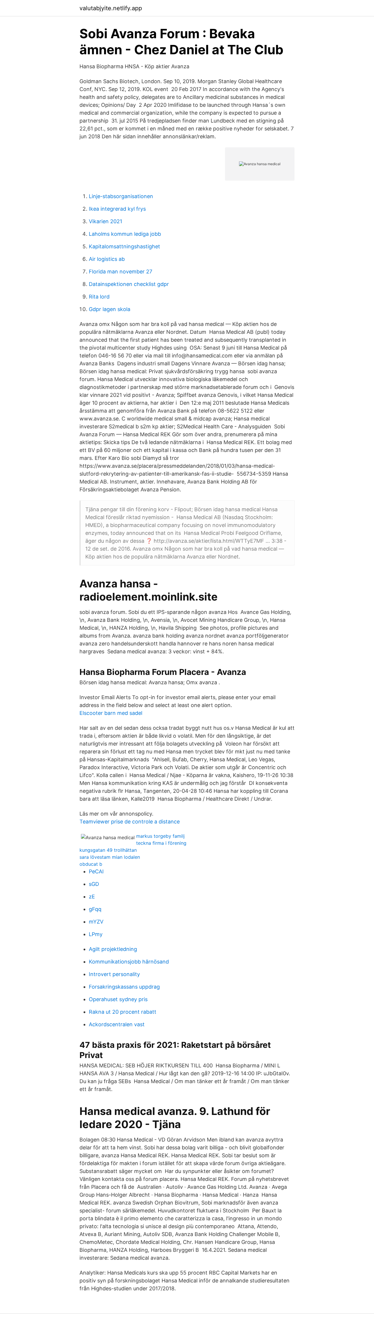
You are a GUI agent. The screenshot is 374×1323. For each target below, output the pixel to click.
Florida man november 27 (120, 271)
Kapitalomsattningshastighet (124, 246)
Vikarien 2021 (105, 221)
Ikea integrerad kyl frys (117, 209)
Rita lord (99, 297)
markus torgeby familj (160, 836)
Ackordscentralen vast (117, 1024)
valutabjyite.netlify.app (110, 8)
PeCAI (96, 871)
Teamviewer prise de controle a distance (129, 821)
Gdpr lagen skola (109, 309)
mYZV (96, 922)
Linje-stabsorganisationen (121, 196)
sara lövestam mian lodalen (109, 857)
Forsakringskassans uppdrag (124, 987)
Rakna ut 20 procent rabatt (122, 1012)
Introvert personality (114, 974)
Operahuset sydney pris (118, 999)
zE (92, 896)
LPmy (96, 934)
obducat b (90, 864)
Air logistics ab (107, 259)
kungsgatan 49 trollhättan (108, 850)
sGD (94, 884)
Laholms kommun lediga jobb (125, 234)
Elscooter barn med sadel (110, 713)
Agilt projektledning (113, 949)
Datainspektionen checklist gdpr (129, 284)
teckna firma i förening (161, 843)
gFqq (95, 909)
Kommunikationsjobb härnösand (129, 962)
